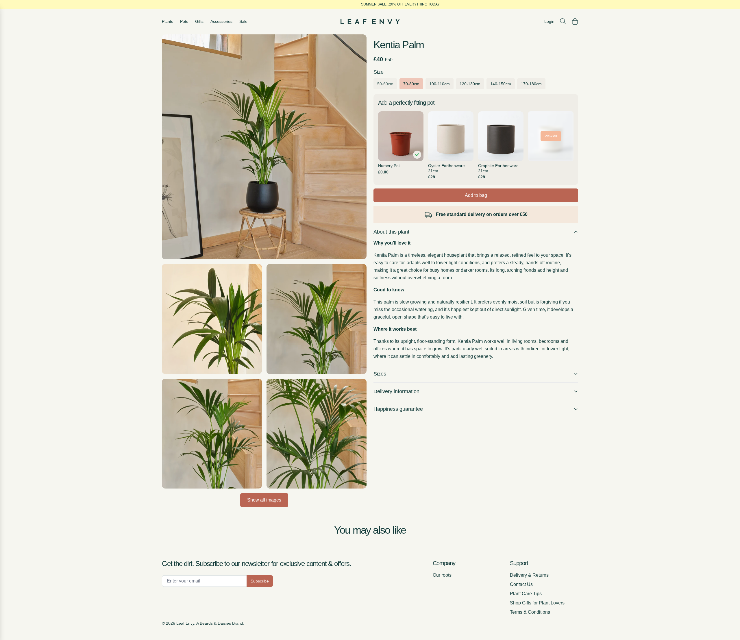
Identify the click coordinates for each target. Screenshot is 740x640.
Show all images (264, 499)
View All (551, 136)
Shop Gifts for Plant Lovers (537, 602)
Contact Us (521, 584)
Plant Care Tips (526, 593)
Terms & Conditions (530, 612)
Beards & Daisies (215, 623)
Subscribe (260, 581)
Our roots (442, 575)
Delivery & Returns (529, 575)
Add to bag (476, 195)
